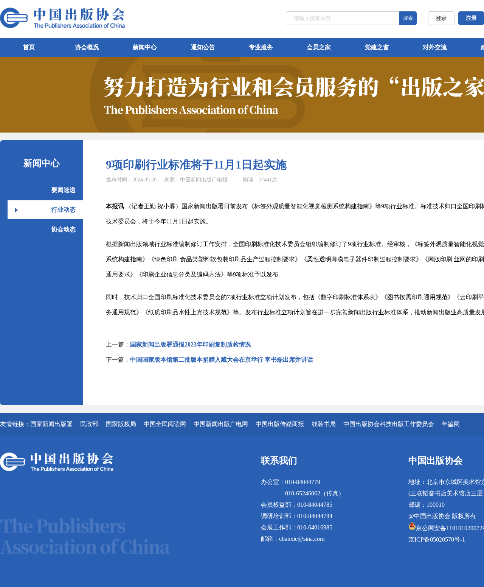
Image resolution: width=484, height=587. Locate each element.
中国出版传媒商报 (280, 424)
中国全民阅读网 (165, 424)
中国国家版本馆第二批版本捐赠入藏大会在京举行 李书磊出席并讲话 (221, 359)
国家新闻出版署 (51, 424)
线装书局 (324, 424)
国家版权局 (121, 424)
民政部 (89, 424)
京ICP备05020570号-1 (436, 539)
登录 (441, 18)
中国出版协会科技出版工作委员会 (388, 424)
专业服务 (261, 47)
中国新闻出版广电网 (221, 424)
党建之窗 (377, 47)
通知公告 (203, 47)
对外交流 (435, 47)
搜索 (408, 18)
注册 (471, 18)
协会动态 (63, 229)
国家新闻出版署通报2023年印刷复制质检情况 (190, 344)
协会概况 (87, 47)
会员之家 (319, 47)
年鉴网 (451, 424)
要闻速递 (63, 190)
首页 (29, 47)
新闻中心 (145, 47)
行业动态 (63, 209)
